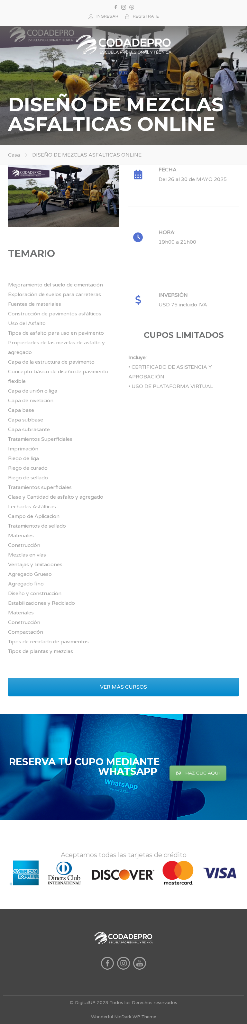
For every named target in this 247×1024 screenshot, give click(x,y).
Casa (14, 155)
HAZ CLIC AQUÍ (202, 773)
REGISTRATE (146, 16)
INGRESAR (107, 16)
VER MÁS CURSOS (123, 687)
